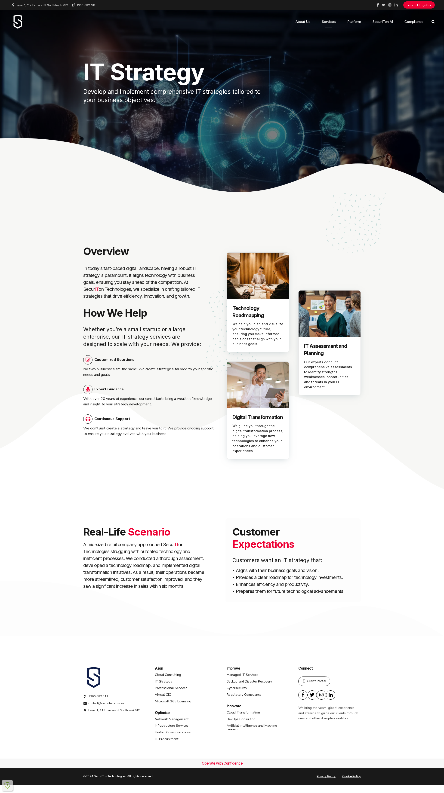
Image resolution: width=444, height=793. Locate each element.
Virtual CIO (163, 694)
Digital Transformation (257, 417)
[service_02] (330, 314)
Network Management (171, 719)
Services (329, 21)
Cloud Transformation (243, 712)
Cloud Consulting (168, 674)
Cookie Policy (351, 776)
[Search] (433, 21)
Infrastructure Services (171, 725)
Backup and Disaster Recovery (249, 681)
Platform (354, 21)
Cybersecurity (237, 688)
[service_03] (258, 385)
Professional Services (171, 688)
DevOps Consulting (241, 719)
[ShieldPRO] (7, 785)
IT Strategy (163, 681)
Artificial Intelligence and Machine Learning (252, 727)
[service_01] (258, 276)
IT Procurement (166, 739)
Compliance (413, 21)
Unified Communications (173, 732)
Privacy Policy (326, 776)
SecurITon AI (383, 21)
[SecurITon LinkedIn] (330, 695)
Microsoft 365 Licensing (173, 701)
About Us (303, 21)
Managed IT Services (242, 674)
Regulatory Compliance (244, 694)
